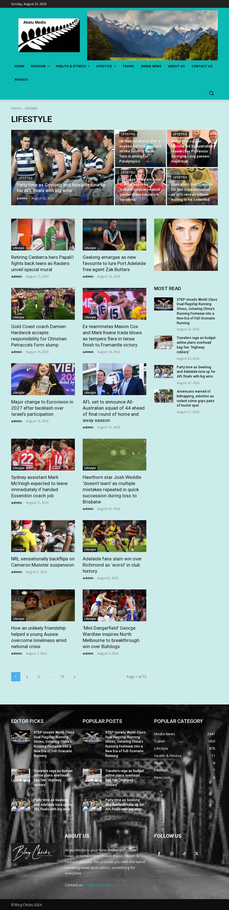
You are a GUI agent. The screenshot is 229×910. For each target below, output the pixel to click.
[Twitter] (197, 853)
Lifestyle (26, 178)
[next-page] (74, 676)
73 (62, 676)
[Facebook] (159, 853)
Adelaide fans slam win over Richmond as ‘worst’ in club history (112, 565)
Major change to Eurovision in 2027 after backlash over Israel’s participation (42, 408)
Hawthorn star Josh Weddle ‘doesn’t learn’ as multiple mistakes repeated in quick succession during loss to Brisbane (112, 489)
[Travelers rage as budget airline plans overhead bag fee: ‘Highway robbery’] (163, 342)
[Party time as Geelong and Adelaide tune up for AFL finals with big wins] (62, 167)
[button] (211, 93)
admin (16, 276)
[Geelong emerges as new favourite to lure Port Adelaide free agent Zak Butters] (114, 234)
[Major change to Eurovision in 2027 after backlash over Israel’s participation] (43, 379)
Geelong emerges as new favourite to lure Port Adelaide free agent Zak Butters (114, 263)
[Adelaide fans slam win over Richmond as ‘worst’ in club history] (114, 536)
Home (16, 108)
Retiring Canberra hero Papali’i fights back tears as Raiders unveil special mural (42, 263)
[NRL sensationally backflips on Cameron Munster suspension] (43, 536)
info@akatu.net (97, 884)
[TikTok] (184, 853)
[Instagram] (171, 853)
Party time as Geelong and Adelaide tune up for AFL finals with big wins (196, 372)
